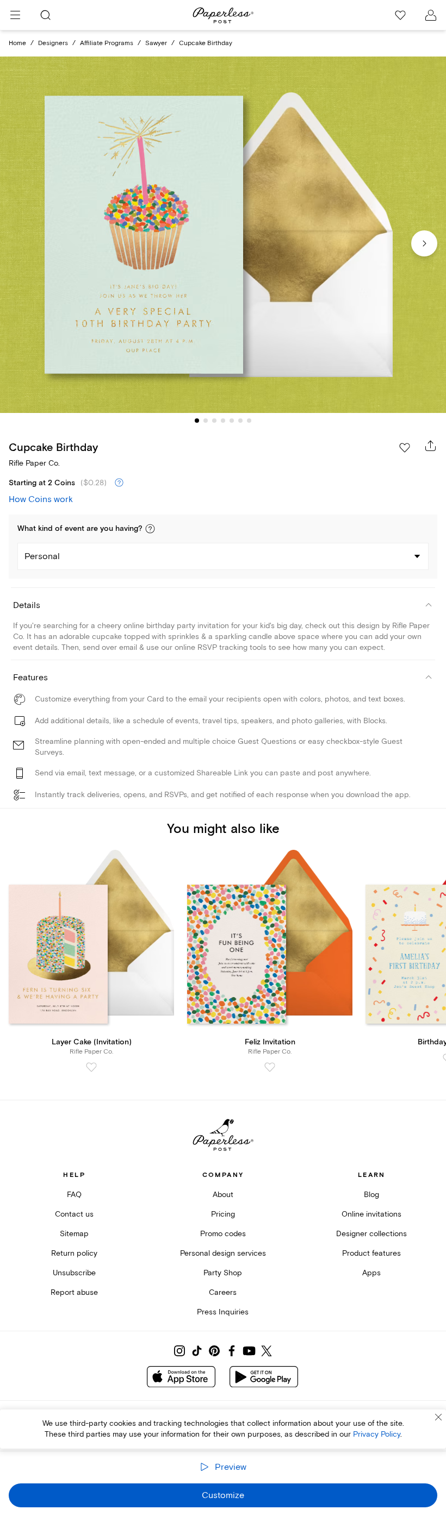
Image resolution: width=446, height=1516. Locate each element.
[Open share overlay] (430, 445)
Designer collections (371, 1233)
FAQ (74, 1194)
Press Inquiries (223, 1312)
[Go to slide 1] (197, 420)
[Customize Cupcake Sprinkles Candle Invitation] (223, 235)
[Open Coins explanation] (119, 483)
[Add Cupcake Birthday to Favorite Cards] (404, 447)
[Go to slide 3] (214, 420)
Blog (371, 1194)
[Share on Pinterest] (214, 1350)
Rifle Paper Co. (34, 463)
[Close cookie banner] (438, 1417)
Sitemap (74, 1233)
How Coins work (41, 499)
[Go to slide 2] (205, 420)
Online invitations (371, 1214)
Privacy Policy (376, 1434)
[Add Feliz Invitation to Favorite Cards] (269, 1067)
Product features (371, 1253)
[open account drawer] (431, 15)
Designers (53, 43)
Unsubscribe (74, 1272)
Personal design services (223, 1253)
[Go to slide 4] (223, 420)
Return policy (74, 1253)
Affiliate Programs (106, 43)
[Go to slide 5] (232, 420)
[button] (150, 528)
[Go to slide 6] (240, 420)
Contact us (74, 1214)
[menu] (15, 15)
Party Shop (222, 1272)
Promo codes (223, 1233)
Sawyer (156, 43)
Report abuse (74, 1292)
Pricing (223, 1214)
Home (17, 43)
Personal (42, 556)
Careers (223, 1292)
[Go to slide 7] (249, 420)
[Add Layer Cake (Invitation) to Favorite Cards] (91, 1067)
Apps (371, 1272)
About (223, 1194)
